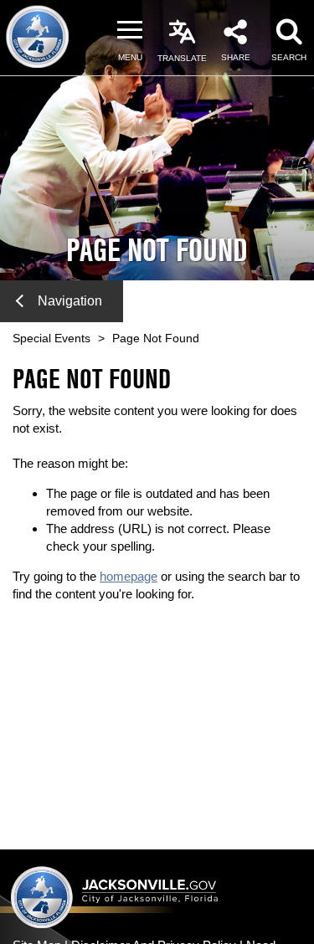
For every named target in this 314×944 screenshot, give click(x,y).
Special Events (51, 338)
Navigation (70, 301)
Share (235, 57)
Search (288, 57)
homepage (128, 576)
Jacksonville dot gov (114, 897)
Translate (182, 58)
